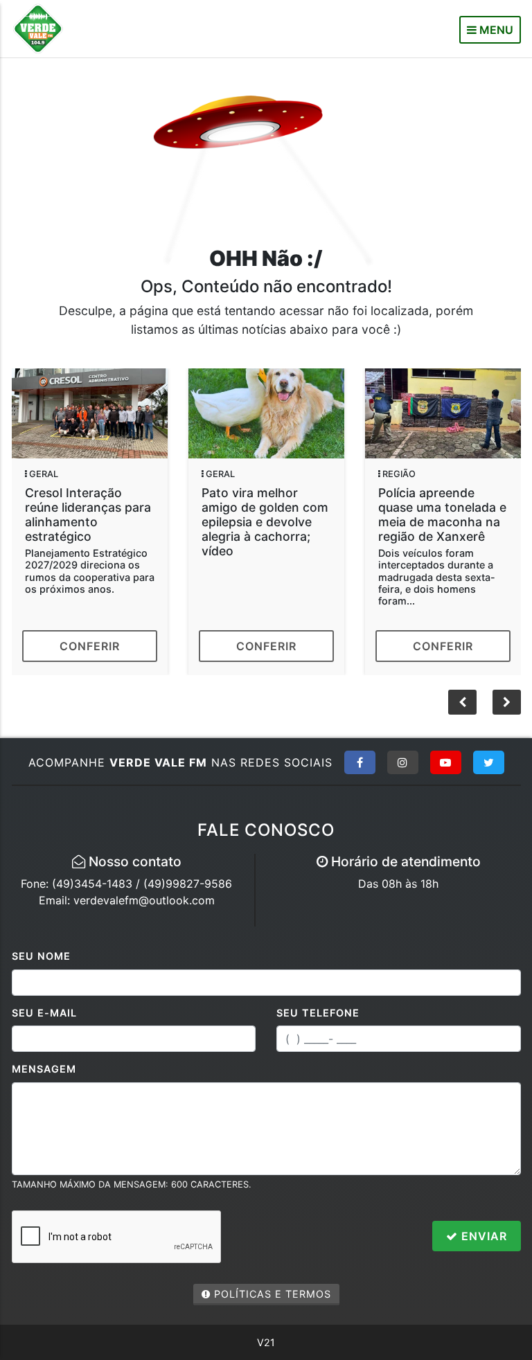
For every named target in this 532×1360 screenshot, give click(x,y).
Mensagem (44, 1069)
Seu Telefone (318, 1013)
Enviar (482, 1236)
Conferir (90, 646)
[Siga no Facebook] (359, 762)
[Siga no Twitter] (488, 762)
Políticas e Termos (271, 1294)
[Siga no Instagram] (402, 762)
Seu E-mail (44, 1013)
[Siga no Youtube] (445, 762)
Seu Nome (41, 956)
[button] (507, 702)
